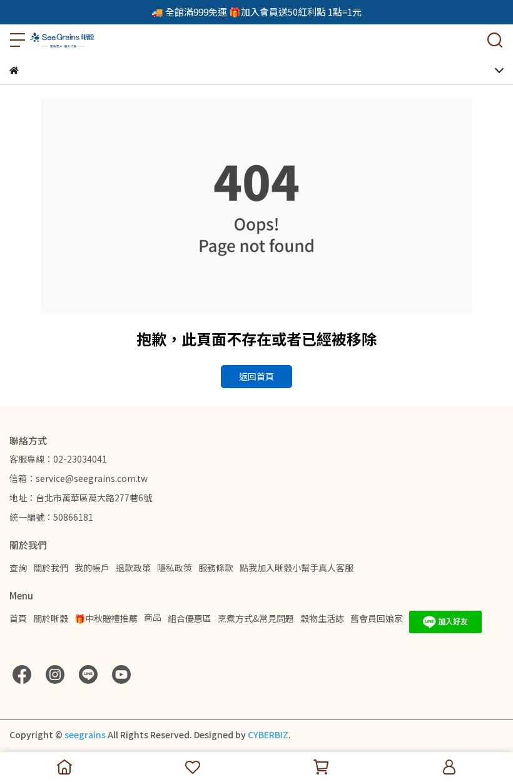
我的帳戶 (91, 567)
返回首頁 (256, 376)
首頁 (18, 618)
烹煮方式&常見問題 (256, 618)
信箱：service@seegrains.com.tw (78, 478)
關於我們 (50, 567)
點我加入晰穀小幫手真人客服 (296, 567)
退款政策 (133, 567)
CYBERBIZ (268, 734)
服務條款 (215, 567)
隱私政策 (174, 567)
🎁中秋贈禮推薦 (106, 618)
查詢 (18, 567)
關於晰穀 (50, 618)
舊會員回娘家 (376, 618)
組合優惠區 (189, 618)
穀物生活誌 (322, 618)
